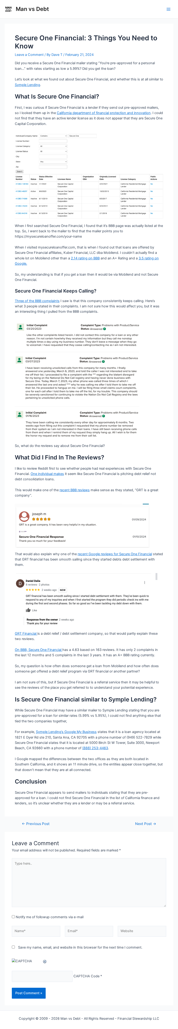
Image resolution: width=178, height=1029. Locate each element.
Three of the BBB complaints (37, 301)
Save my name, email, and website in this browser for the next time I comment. (80, 947)
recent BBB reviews (75, 490)
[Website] (142, 932)
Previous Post (36, 824)
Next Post (145, 824)
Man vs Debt (32, 9)
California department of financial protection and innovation (104, 113)
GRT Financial (26, 633)
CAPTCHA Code (86, 976)
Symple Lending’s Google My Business (66, 732)
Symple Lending (27, 85)
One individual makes (47, 474)
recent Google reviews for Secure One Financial (115, 554)
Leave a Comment (29, 55)
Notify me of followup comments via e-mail (49, 917)
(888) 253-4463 (95, 748)
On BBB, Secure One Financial (38, 650)
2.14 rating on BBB (85, 258)
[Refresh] (45, 961)
